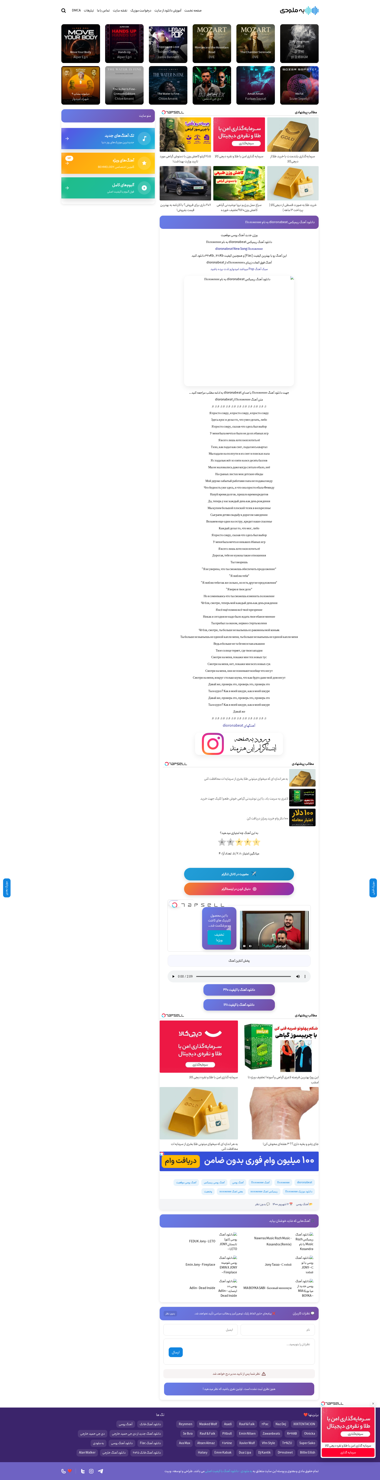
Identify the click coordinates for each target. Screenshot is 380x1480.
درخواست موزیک (140, 10)
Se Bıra (188, 1433)
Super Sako (307, 1443)
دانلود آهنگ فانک (150, 1424)
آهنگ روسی (238, 1182)
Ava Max (184, 1443)
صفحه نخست (193, 10)
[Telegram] (100, 1471)
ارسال (175, 1352)
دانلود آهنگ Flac (150, 1443)
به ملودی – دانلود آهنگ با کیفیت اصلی (299, 10)
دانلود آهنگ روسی (122, 1443)
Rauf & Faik (247, 1424)
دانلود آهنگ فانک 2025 (147, 1452)
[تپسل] (174, 903)
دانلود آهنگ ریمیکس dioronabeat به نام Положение (280, 222)
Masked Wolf (208, 1424)
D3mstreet (285, 1452)
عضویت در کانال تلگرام (239, 874)
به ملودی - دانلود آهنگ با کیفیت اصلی (228, 1471)
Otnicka (309, 1433)
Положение (283, 1182)
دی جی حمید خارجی (92, 1433)
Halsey (202, 1452)
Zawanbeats (271, 1433)
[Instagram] (91, 1471)
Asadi (228, 1424)
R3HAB (292, 1433)
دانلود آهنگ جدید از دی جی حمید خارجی (136, 1433)
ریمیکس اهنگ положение (264, 1191)
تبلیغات (89, 10)
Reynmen (185, 1424)
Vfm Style (268, 1443)
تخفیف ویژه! (219, 937)
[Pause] (244, 946)
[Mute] (250, 946)
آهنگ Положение (260, 1182)
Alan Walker (87, 1452)
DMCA (76, 10)
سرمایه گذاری (348, 1452)
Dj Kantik (264, 1452)
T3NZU (287, 1443)
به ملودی (98, 1443)
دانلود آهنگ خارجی (114, 1452)
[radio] (256, 842)
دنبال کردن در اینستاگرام (239, 888)
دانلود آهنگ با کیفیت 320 (239, 990)
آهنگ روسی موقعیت (186, 1182)
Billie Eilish (307, 1452)
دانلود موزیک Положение (298, 1191)
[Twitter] (83, 1471)
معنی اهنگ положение (231, 1191)
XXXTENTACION (304, 1424)
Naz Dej (281, 1424)
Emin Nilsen (247, 1433)
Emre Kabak (223, 1452)
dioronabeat (304, 1182)
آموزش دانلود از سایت (167, 10)
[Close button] (373, 1403)
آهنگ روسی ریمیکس (214, 1182)
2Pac (265, 1424)
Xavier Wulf (247, 1443)
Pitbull (227, 1433)
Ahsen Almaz (206, 1443)
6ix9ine (227, 1443)
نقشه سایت (120, 10)
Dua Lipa (245, 1452)
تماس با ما (103, 10)
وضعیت (208, 1191)
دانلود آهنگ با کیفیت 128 (239, 1005)
